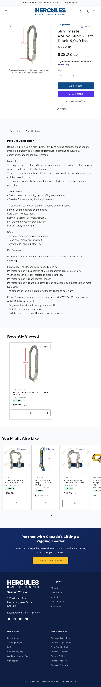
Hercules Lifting (38, 681)
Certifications (57, 592)
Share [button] (63, 109)
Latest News (13, 638)
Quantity (61, 70)
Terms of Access (59, 661)
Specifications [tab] (33, 131)
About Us (55, 588)
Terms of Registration (61, 642)
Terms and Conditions (61, 638)
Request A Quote (15, 651)
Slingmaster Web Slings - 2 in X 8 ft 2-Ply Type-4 (44, 482)
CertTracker (12, 661)
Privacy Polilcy (58, 656)
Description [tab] (15, 131)
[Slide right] (56, 515)
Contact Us (56, 606)
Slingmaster (64, 25)
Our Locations (57, 601)
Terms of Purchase (60, 651)
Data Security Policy (60, 647)
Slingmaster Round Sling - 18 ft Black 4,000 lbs (30, 393)
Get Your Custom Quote (50, 560)
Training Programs (15, 642)
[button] (6, 12)
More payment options (76, 101)
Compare (87, 26)
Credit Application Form (18, 656)
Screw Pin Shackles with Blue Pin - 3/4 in (15, 481)
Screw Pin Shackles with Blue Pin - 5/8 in (74, 481)
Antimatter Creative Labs (66, 681)
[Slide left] (44, 515)
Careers (54, 597)
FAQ (9, 647)
